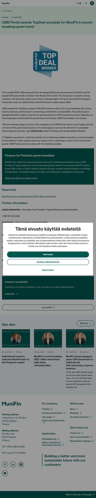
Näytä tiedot (48, 270)
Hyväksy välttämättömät (48, 262)
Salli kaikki (48, 254)
